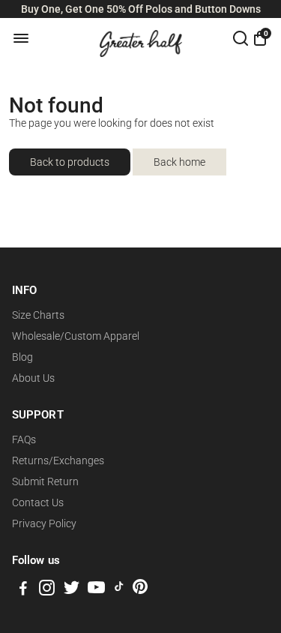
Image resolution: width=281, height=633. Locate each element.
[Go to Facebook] (23, 590)
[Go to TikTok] (119, 590)
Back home (179, 162)
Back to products (69, 162)
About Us (33, 378)
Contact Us (38, 502)
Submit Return (45, 482)
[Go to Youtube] (96, 590)
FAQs (24, 440)
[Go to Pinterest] (140, 590)
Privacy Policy (44, 524)
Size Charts (38, 315)
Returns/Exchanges (58, 460)
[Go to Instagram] (46, 590)
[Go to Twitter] (71, 590)
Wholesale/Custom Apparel (75, 336)
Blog (22, 357)
